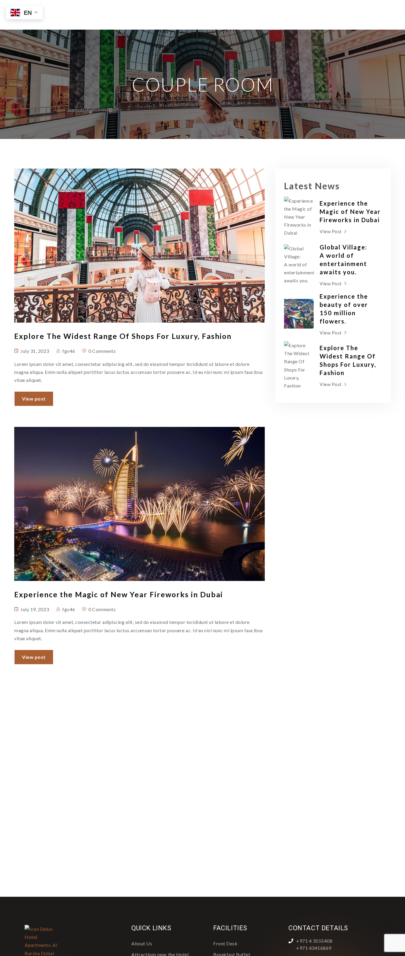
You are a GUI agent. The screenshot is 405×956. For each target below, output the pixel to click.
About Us (141, 943)
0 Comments (102, 351)
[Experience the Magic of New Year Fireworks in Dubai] (299, 217)
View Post (331, 231)
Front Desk (225, 943)
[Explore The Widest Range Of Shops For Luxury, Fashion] (299, 365)
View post (34, 398)
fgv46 (68, 351)
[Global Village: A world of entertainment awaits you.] (299, 264)
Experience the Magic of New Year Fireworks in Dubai (350, 211)
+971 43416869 (313, 948)
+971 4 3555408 (314, 941)
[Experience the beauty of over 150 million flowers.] (299, 314)
